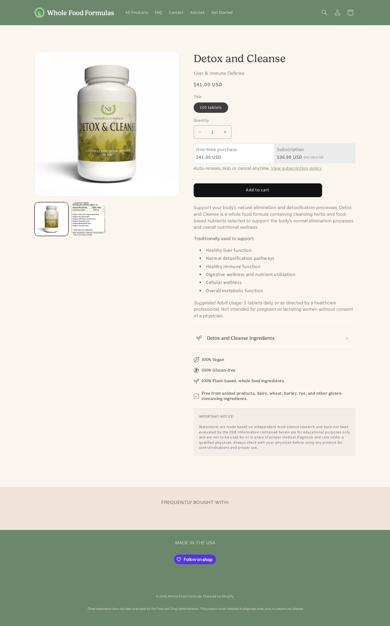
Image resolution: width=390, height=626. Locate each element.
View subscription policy (296, 168)
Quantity (201, 120)
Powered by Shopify (218, 596)
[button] (324, 12)
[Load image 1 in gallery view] (51, 219)
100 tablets (211, 107)
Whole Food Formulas (185, 596)
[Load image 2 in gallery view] (88, 219)
